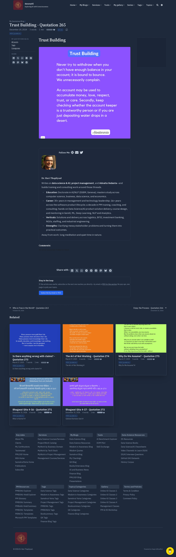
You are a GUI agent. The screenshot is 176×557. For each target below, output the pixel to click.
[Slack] (72, 153)
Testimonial (20, 450)
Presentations (75, 481)
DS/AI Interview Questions (132, 454)
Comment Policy (130, 498)
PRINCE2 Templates (24, 514)
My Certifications (22, 447)
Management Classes (109, 506)
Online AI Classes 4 (108, 502)
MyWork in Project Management (52, 454)
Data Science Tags (49, 491)
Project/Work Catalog (47, 443)
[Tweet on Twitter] (18, 58)
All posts (14, 42)
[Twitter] (81, 153)
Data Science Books (129, 443)
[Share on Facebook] (13, 62)
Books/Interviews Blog (79, 466)
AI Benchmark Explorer (107, 439)
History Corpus (127, 462)
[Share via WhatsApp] (22, 58)
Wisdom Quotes (76, 450)
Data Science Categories (78, 491)
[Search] (157, 5)
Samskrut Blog (75, 454)
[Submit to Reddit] (26, 62)
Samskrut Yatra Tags (50, 498)
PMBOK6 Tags (47, 506)
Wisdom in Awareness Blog (81, 447)
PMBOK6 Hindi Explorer (25, 494)
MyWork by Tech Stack (48, 450)
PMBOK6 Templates (24, 510)
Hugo (153, 549)
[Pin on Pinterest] (31, 58)
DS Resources (127, 439)
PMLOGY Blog (75, 477)
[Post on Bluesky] (22, 62)
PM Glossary (20, 498)
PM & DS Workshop (108, 510)
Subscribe (19, 470)
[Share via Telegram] (26, 58)
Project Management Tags (52, 502)
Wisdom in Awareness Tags (52, 494)
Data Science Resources (79, 443)
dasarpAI (36, 5)
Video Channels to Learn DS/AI (134, 450)
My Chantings (75, 458)
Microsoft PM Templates (26, 517)
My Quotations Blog (16, 21)
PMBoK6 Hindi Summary (25, 506)
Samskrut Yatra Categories (79, 498)
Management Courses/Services (51, 458)
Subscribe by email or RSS (51, 293)
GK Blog (73, 462)
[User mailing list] (77, 153)
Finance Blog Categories (78, 514)
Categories (15, 48)
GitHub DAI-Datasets (130, 458)
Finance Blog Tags (49, 521)
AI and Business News (79, 470)
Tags (13, 45)
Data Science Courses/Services (51, 439)
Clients (18, 443)
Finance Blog (75, 473)
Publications (20, 466)
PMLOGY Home (21, 454)
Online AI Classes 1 (108, 491)
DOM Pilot (101, 443)
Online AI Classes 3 (108, 498)
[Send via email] (18, 62)
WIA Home (20, 458)
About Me (19, 439)
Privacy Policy (129, 494)
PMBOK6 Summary (23, 502)
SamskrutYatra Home (24, 462)
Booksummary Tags (49, 514)
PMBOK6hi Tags (48, 510)
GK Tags (44, 517)
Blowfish (160, 549)
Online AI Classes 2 (108, 494)
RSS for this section (109, 284)
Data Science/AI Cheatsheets (133, 447)
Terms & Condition (131, 491)
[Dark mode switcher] (162, 5)
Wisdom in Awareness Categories (82, 494)
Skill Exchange (103, 447)
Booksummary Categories (79, 506)
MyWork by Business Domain (50, 447)
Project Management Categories (82, 502)
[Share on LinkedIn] (13, 58)
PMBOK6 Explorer (23, 491)
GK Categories (74, 510)
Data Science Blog (77, 439)
